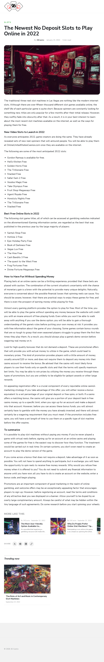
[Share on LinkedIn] (26, 544)
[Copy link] (31, 544)
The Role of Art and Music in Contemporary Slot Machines (26, 597)
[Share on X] (14, 544)
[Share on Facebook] (20, 544)
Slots (7, 22)
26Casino (40, 40)
